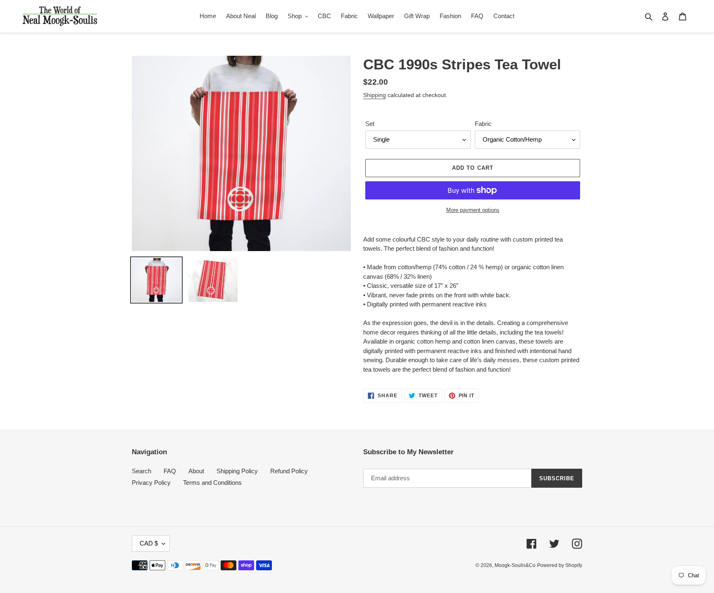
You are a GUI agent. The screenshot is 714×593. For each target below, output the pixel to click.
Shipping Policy (237, 470)
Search (141, 470)
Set (369, 123)
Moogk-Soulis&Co (515, 565)
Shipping (374, 95)
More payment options (473, 210)
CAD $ (149, 543)
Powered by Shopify (559, 565)
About (196, 470)
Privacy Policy (151, 482)
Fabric (483, 123)
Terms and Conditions (212, 482)
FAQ (170, 470)
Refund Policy (289, 470)
